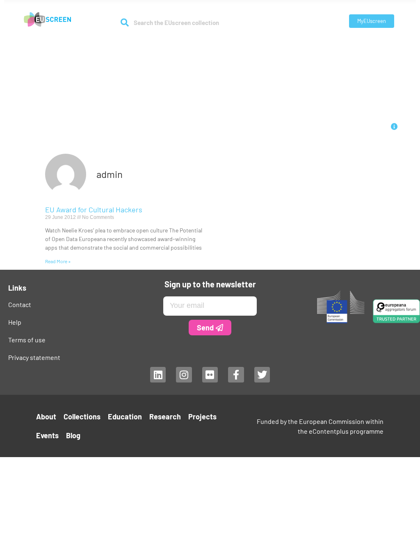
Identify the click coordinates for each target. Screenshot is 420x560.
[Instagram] (184, 374)
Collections (142, 46)
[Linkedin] (158, 374)
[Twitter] (262, 374)
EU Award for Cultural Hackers (93, 209)
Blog (321, 46)
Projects (267, 46)
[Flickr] (210, 374)
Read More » (58, 261)
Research (226, 46)
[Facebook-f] (236, 374)
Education (189, 46)
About (101, 46)
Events (297, 46)
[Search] (124, 22)
